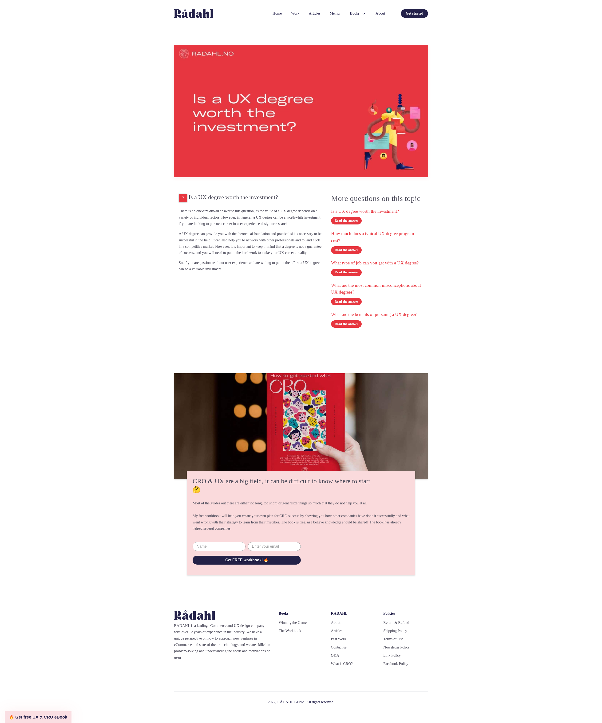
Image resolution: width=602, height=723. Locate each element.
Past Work (338, 639)
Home (277, 13)
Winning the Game (293, 623)
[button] (38, 717)
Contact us (339, 647)
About (380, 13)
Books (355, 13)
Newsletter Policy (396, 647)
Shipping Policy (395, 631)
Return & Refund (396, 623)
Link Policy (392, 655)
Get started (414, 13)
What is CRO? (342, 664)
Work (295, 13)
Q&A (335, 655)
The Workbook (290, 631)
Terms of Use (393, 639)
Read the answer (346, 220)
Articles (314, 13)
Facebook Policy (395, 664)
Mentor (335, 13)
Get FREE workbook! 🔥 (246, 560)
